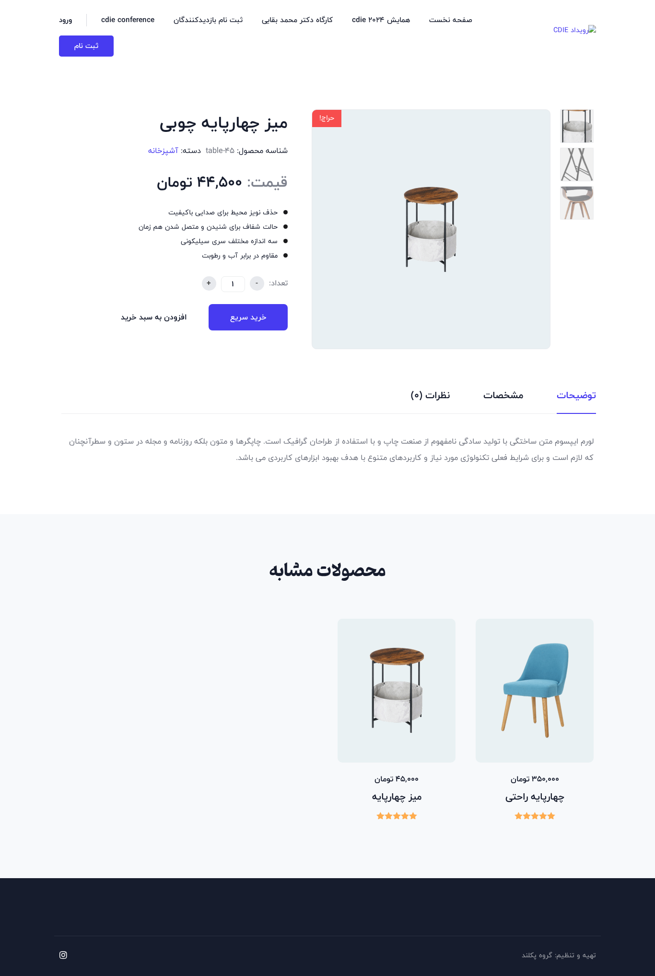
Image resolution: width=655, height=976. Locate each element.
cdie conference (127, 19)
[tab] (576, 398)
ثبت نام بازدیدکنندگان (208, 19)
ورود (65, 20)
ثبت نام (86, 45)
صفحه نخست (450, 19)
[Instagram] (63, 955)
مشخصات (503, 395)
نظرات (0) (430, 395)
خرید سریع (248, 317)
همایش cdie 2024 (381, 19)
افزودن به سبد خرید (154, 317)
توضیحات (576, 395)
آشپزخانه (163, 151)
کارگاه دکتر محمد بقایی (297, 19)
